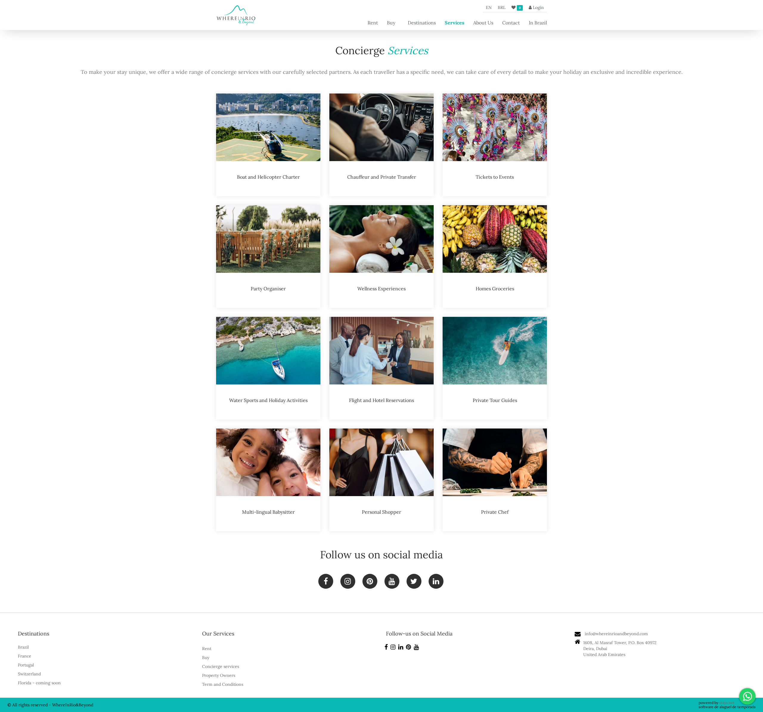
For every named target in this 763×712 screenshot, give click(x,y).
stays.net (726, 702)
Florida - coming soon (39, 682)
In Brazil (538, 23)
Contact (511, 23)
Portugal (26, 665)
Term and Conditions (222, 684)
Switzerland (29, 674)
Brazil (23, 647)
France (24, 656)
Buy (391, 23)
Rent (372, 23)
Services (454, 23)
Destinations (422, 23)
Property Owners (218, 675)
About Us (483, 23)
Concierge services (220, 666)
